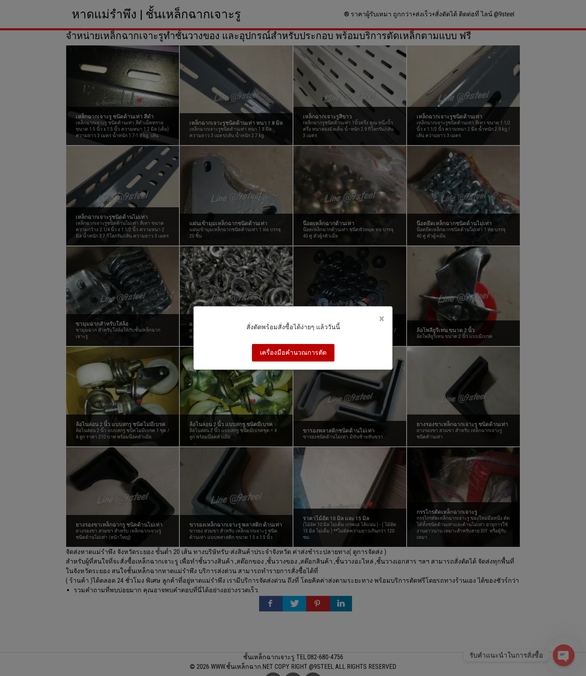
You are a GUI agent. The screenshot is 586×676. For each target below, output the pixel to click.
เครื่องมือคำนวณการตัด (293, 352)
